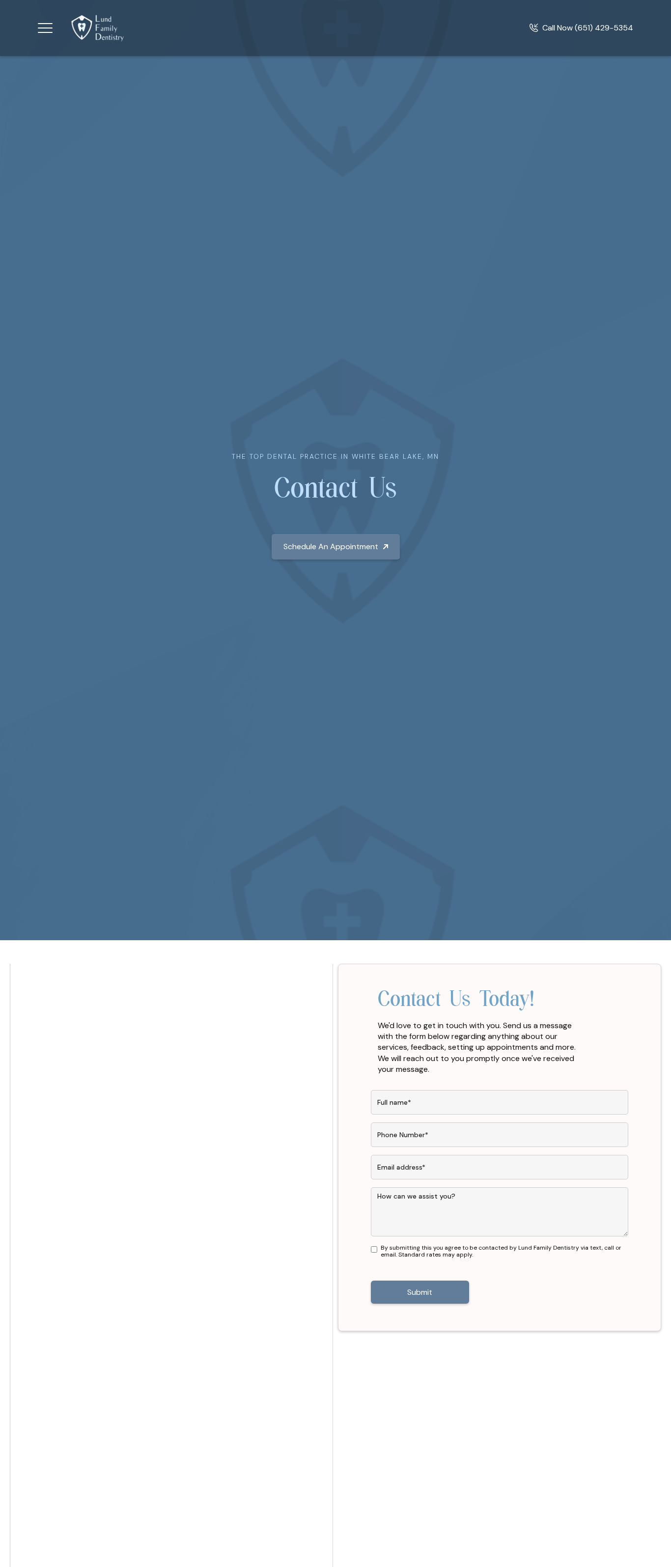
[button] (45, 28)
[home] (97, 28)
